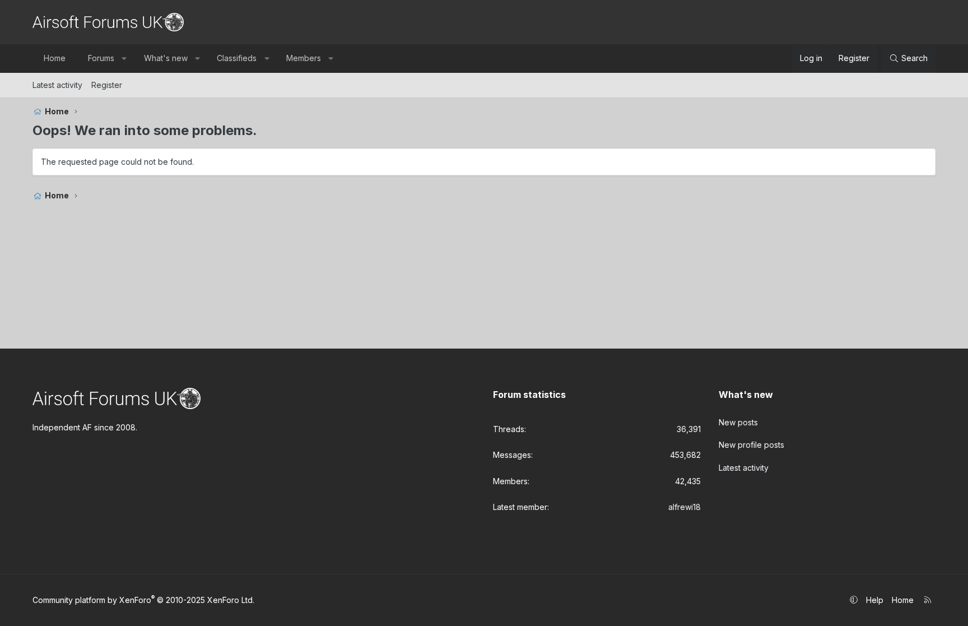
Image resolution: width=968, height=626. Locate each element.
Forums (101, 58)
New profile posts (751, 444)
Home (55, 58)
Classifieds (237, 58)
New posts (738, 422)
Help (874, 600)
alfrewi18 (684, 507)
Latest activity (57, 85)
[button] (124, 58)
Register (106, 85)
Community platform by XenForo (143, 600)
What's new (166, 58)
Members (303, 58)
